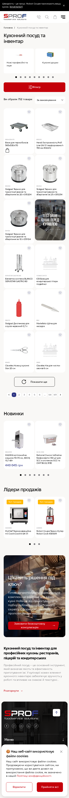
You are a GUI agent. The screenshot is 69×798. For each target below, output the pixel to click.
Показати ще (39, 381)
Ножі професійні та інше (17, 64)
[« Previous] (9, 395)
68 (50, 394)
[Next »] (60, 395)
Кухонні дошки (50, 62)
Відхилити (19, 786)
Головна (8, 27)
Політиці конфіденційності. (34, 775)
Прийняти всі (50, 786)
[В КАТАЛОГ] (16, 7)
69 (55, 394)
